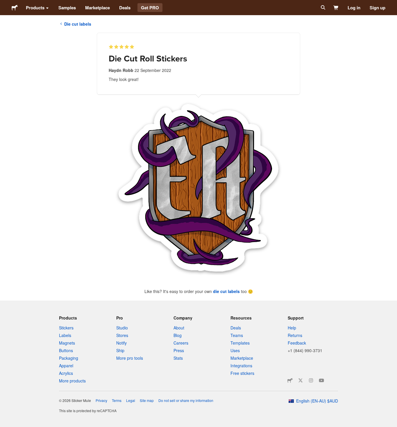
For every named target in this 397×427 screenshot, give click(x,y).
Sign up (377, 7)
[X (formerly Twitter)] (300, 380)
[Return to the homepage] (15, 7)
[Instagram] (311, 380)
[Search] (322, 7)
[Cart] (336, 7)
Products (35, 7)
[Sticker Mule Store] (290, 380)
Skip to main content (4, 4)
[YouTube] (321, 380)
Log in (354, 7)
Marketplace (97, 7)
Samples (67, 7)
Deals (124, 7)
